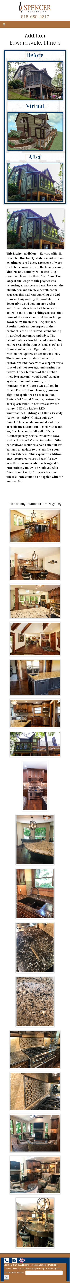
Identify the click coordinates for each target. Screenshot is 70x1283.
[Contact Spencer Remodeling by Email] (14, 1260)
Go (6, 1277)
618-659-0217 (35, 16)
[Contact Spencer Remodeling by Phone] (6, 1260)
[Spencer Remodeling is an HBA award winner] (22, 1260)
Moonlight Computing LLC (48, 1268)
